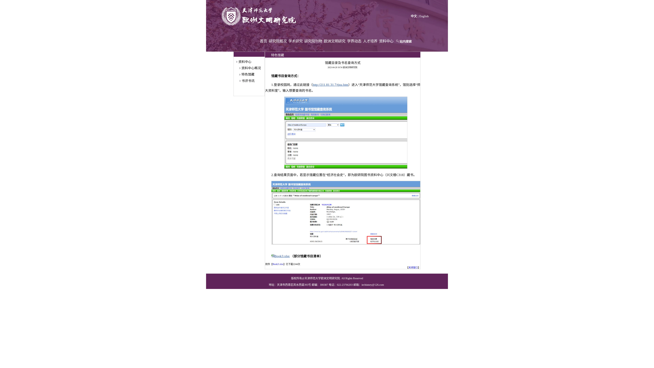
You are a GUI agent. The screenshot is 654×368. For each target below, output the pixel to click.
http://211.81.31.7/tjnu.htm (330, 85)
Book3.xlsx (282, 256)
